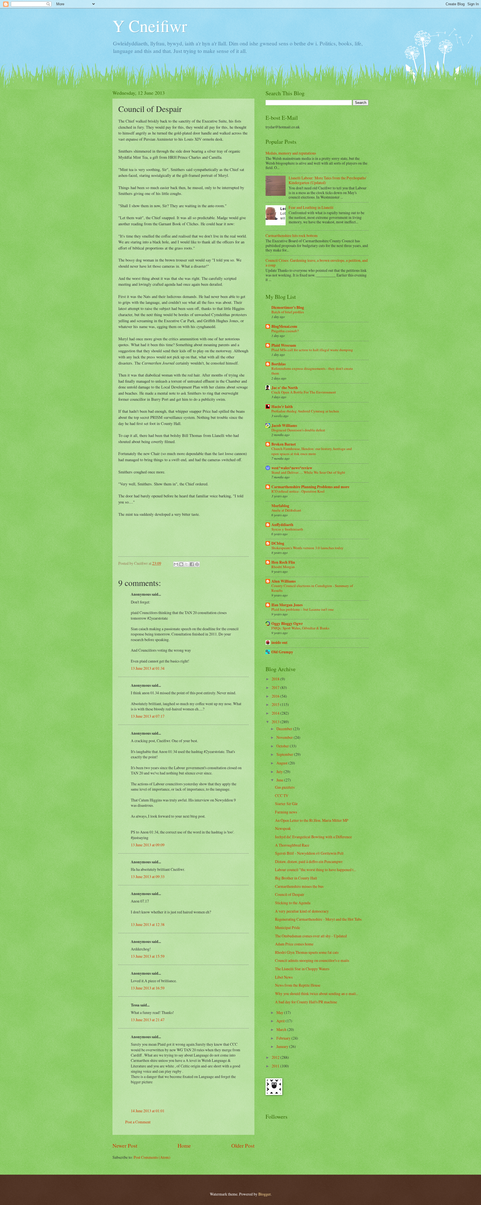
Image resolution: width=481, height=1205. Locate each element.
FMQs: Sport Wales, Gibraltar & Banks (300, 627)
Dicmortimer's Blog (287, 307)
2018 (276, 678)
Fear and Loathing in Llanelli (311, 207)
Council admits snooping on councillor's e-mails (312, 960)
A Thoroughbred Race (292, 845)
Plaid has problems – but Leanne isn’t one (302, 609)
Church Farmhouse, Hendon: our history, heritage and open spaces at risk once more (311, 451)
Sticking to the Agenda (292, 902)
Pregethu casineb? (285, 330)
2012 (276, 1057)
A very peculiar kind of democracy (302, 911)
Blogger (264, 1194)
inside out (279, 642)
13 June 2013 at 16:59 (148, 988)
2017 (276, 687)
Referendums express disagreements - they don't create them (312, 371)
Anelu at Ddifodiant (286, 510)
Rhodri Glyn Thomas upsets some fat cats (306, 952)
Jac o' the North (284, 387)
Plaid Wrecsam (283, 345)
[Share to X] (186, 564)
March (281, 1029)
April (281, 1020)
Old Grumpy (282, 652)
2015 (276, 704)
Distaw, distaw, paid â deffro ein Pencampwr (309, 861)
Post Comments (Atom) (152, 1157)
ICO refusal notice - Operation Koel (298, 491)
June (280, 780)
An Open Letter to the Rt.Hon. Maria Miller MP (311, 820)
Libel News (284, 977)
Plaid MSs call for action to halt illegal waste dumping (312, 349)
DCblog (277, 543)
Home (184, 1145)
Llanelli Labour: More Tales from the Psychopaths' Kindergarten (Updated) (327, 180)
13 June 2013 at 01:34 (148, 668)
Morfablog (280, 506)
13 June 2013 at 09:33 (148, 876)
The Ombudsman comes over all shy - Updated (311, 935)
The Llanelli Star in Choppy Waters (302, 968)
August (282, 763)
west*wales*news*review (291, 468)
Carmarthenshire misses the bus (299, 886)
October (283, 746)
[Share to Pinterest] (197, 564)
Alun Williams (283, 581)
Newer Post (124, 1145)
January (282, 1046)
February (283, 1038)
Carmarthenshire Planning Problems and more (310, 487)
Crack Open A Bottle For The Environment (303, 392)
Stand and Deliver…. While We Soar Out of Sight (308, 472)
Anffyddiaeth (282, 524)
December (284, 728)
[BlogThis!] (181, 564)
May (280, 1012)
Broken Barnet (283, 444)
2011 (276, 1066)
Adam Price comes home (294, 944)
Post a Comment (138, 1122)
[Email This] (176, 564)
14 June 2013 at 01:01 (148, 1110)
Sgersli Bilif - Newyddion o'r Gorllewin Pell (309, 853)
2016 (276, 696)
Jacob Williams (284, 425)
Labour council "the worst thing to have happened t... (315, 869)
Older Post (242, 1145)
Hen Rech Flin (283, 562)
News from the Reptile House (297, 985)
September (285, 754)
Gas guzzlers (285, 787)
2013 (276, 721)
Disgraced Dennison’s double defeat (298, 429)
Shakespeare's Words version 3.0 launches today (307, 547)
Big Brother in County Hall (296, 878)
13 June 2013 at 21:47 (148, 1019)
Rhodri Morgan (283, 566)
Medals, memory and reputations (291, 153)
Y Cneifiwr (149, 25)
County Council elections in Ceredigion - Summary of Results (312, 588)
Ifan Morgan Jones (287, 605)
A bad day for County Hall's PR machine (306, 1001)
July (280, 771)
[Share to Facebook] (192, 564)
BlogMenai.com (284, 326)
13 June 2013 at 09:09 (148, 844)
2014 (276, 713)
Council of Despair (289, 894)
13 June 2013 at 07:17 (148, 716)
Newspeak (283, 828)
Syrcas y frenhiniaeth (287, 529)
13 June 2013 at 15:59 (148, 956)
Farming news (286, 812)
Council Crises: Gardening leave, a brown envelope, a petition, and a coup (317, 263)
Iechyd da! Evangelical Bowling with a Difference (313, 836)
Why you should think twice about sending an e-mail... (316, 993)
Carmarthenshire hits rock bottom (292, 235)
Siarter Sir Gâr (286, 803)
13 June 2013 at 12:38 (148, 924)
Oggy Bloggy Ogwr (287, 623)
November (285, 737)
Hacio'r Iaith (282, 406)
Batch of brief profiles (287, 311)
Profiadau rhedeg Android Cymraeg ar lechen (305, 411)
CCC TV (281, 795)
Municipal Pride (287, 927)
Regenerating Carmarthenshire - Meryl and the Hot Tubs (318, 919)
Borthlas (278, 364)
